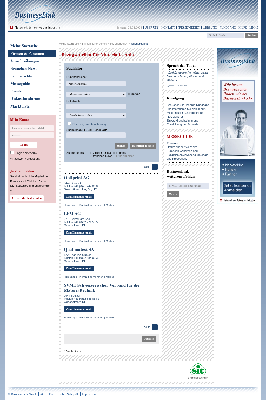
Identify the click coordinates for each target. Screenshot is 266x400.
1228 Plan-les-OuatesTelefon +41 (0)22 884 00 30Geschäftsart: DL (81, 258)
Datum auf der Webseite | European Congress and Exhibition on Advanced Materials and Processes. (187, 151)
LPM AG (72, 213)
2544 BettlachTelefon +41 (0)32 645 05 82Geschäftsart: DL (81, 298)
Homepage (70, 205)
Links (253, 27)
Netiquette (73, 394)
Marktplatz (20, 106)
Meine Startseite (24, 46)
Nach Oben (73, 351)
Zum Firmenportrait (79, 196)
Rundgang (228, 27)
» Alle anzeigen (125, 155)
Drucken (149, 338)
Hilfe (242, 27)
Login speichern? (26, 153)
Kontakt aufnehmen (91, 205)
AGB (43, 394)
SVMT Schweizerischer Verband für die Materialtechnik (101, 287)
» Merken (134, 93)
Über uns (152, 27)
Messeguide (20, 83)
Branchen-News (23, 68)
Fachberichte (21, 76)
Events (16, 91)
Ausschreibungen (24, 61)
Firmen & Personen (27, 53)
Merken (110, 205)
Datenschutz (56, 394)
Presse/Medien (189, 27)
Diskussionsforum (25, 98)
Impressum (89, 394)
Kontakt (168, 27)
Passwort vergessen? (26, 158)
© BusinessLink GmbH (22, 394)
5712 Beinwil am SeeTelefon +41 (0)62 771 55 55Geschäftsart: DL (81, 222)
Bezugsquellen (119, 43)
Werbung (210, 27)
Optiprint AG (76, 177)
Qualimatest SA (79, 249)
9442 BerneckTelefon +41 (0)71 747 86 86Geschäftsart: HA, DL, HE (81, 186)
